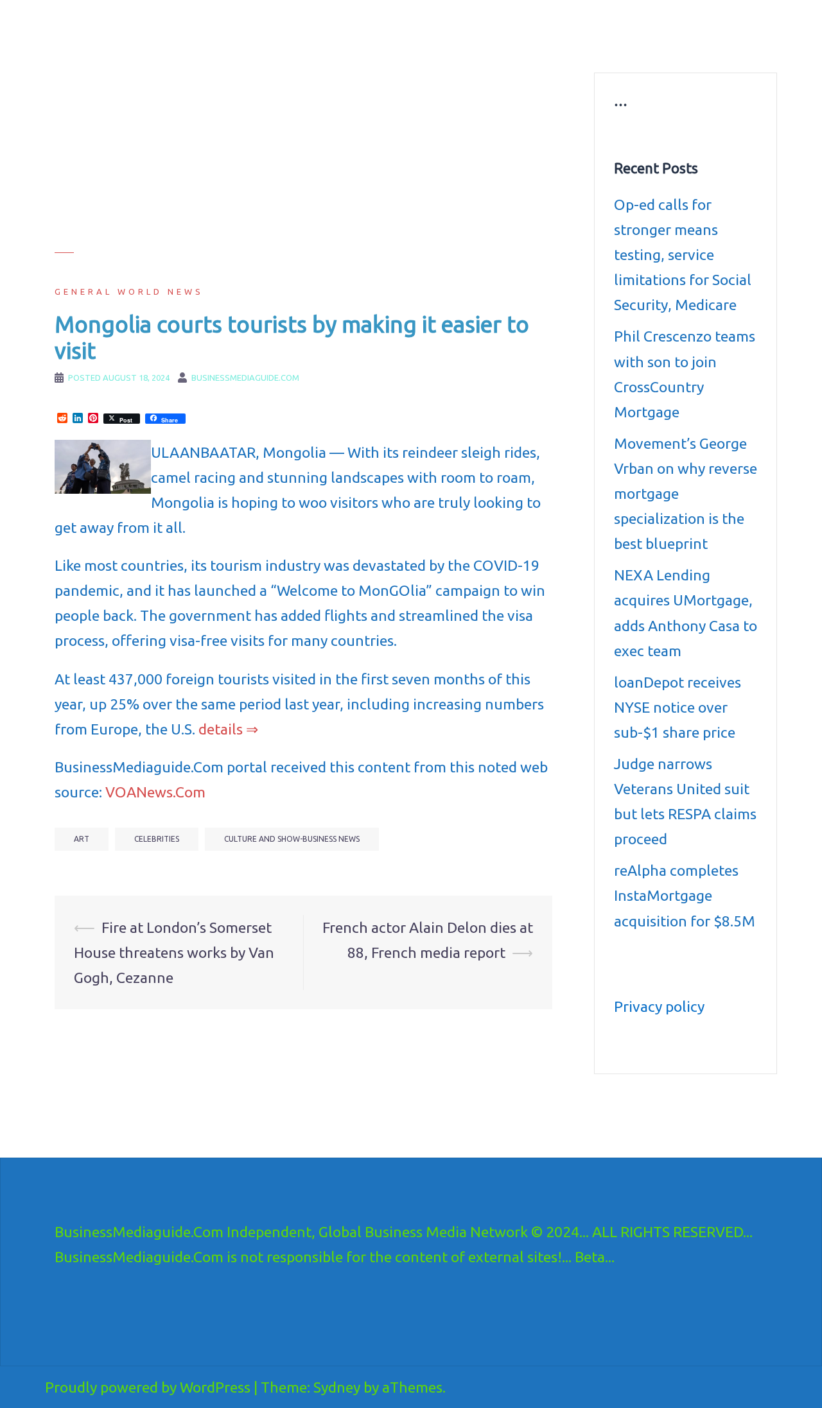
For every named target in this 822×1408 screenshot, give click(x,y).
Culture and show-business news (496, 29)
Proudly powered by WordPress (147, 1387)
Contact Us (569, 45)
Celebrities (156, 839)
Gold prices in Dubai (701, 29)
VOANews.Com (155, 792)
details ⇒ (228, 729)
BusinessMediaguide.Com (172, 25)
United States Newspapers (357, 45)
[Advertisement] (303, 162)
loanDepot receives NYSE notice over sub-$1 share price (677, 707)
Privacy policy (659, 1006)
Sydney (336, 1387)
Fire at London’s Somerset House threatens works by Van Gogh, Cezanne (174, 952)
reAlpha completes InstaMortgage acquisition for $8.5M (684, 895)
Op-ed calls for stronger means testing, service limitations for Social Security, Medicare (682, 254)
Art (81, 839)
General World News (129, 291)
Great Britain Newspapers (479, 45)
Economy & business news (357, 29)
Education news (612, 29)
